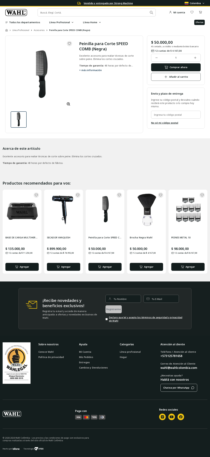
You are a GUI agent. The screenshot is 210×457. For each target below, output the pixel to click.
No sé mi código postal (164, 122)
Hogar (123, 357)
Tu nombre (120, 299)
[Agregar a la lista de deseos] (69, 43)
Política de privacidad (51, 357)
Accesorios (39, 30)
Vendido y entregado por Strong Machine (108, 3)
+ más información (90, 70)
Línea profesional (130, 351)
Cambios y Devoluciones (93, 367)
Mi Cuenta (85, 351)
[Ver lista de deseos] (192, 12)
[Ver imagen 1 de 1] (19, 119)
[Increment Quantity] (195, 58)
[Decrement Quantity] (156, 58)
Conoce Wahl (46, 351)
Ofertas (199, 22)
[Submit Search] (151, 12)
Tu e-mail (157, 299)
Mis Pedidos (86, 357)
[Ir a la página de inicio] (16, 12)
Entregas (84, 362)
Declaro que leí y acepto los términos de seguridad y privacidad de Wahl (145, 319)
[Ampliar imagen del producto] (68, 104)
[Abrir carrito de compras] (200, 12)
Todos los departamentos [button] (24, 22)
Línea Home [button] (90, 22)
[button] (72, 22)
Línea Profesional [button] (59, 22)
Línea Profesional (20, 30)
